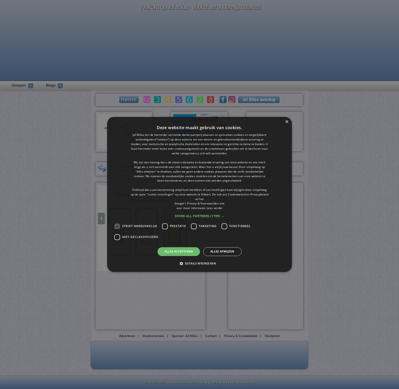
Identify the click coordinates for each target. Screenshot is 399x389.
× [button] (286, 122)
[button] (199, 216)
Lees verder (215, 208)
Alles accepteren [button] (178, 251)
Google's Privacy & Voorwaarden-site (200, 204)
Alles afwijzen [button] (222, 251)
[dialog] (199, 194)
